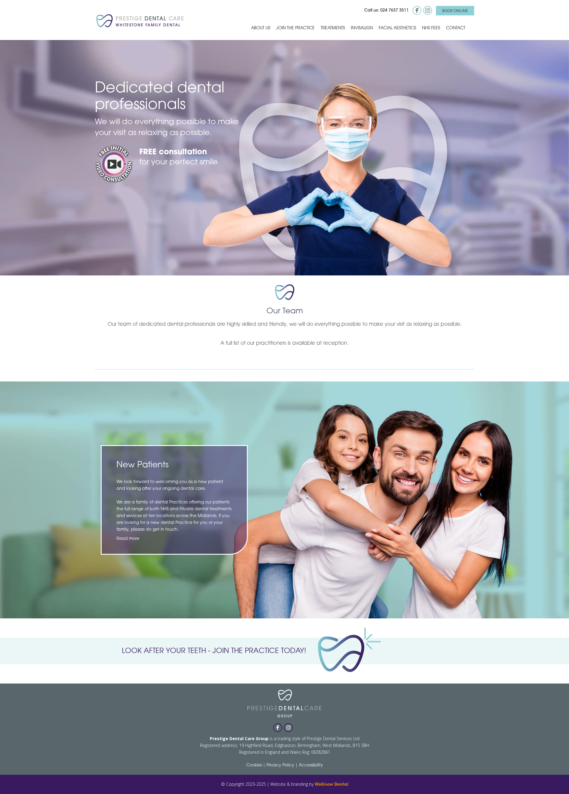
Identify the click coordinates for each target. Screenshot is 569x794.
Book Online (455, 10)
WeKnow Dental (331, 784)
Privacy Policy (280, 765)
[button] (260, 28)
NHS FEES (431, 28)
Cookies (254, 765)
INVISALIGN (362, 28)
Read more (127, 539)
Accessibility (311, 765)
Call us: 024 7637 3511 (386, 10)
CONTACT (455, 28)
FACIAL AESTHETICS (397, 28)
